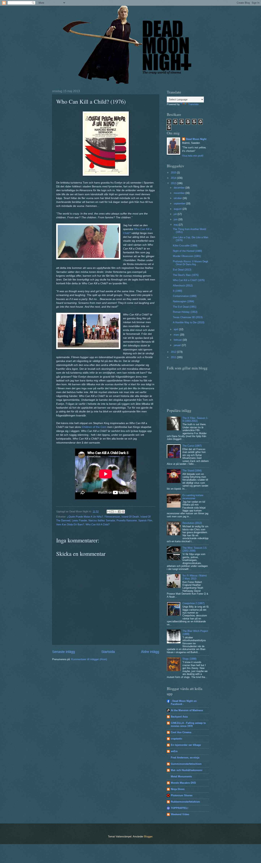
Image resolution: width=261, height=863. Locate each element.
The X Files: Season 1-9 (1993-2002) (195, 419)
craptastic (176, 738)
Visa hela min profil (192, 155)
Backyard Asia (179, 716)
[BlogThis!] (112, 512)
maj (176, 224)
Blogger (148, 836)
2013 (174, 183)
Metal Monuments (181, 776)
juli (176, 214)
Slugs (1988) (189, 658)
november (179, 193)
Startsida (108, 652)
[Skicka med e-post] (108, 512)
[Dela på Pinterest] (123, 512)
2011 (174, 357)
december (179, 187)
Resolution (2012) (192, 523)
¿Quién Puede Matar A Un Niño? (85, 516)
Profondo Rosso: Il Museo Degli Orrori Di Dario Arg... (190, 263)
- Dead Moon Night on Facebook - (184, 702)
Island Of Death (130, 516)
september (180, 203)
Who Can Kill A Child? (98, 524)
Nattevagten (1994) (183, 301)
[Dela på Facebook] (119, 512)
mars (177, 334)
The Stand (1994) (192, 470)
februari (178, 339)
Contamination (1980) (184, 296)
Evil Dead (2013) (182, 269)
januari (178, 345)
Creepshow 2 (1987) (193, 603)
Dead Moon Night (196, 139)
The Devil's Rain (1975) (186, 275)
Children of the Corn (94, 427)
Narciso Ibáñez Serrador (101, 520)
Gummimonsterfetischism (186, 763)
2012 (174, 351)
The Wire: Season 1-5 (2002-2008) (194, 549)
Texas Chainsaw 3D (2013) (188, 317)
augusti (178, 208)
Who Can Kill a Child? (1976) (189, 280)
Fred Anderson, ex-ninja (185, 757)
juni (176, 219)
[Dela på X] (116, 512)
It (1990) (177, 290)
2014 (174, 177)
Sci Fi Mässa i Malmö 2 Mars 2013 (194, 577)
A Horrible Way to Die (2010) (188, 322)
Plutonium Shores (181, 795)
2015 (174, 172)
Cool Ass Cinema (181, 732)
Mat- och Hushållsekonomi (186, 770)
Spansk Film (145, 520)
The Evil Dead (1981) (184, 306)
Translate (193, 104)
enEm (174, 751)
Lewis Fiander (79, 520)
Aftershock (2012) (183, 285)
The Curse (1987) (192, 445)
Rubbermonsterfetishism (185, 801)
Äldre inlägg (150, 652)
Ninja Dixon (178, 789)
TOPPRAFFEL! (179, 808)
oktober (178, 198)
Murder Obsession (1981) (187, 256)
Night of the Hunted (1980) (187, 250)
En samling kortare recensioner (192, 497)
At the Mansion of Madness (187, 710)
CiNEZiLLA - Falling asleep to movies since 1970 (188, 724)
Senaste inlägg (63, 652)
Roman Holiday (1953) (185, 311)
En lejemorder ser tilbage (186, 745)
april (176, 329)
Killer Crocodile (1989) (185, 245)
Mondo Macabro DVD (183, 782)
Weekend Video (180, 814)
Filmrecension (112, 516)
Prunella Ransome (127, 520)
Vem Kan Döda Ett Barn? (70, 524)
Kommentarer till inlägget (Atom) (89, 659)
